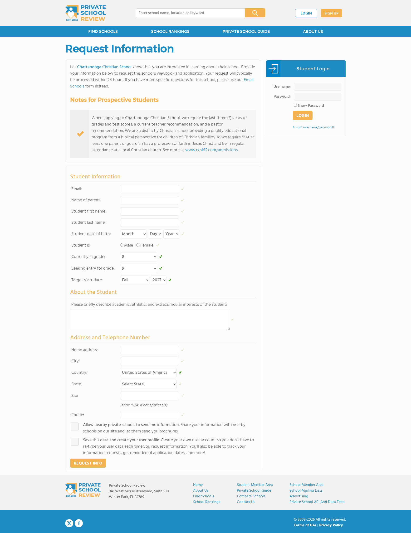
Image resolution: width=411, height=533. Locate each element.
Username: (282, 87)
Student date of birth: (91, 234)
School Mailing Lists (306, 491)
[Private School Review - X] (69, 523)
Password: (282, 97)
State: (76, 384)
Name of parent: (86, 200)
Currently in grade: (88, 256)
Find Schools (203, 496)
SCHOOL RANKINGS (170, 31)
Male (128, 245)
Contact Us (246, 502)
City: (75, 361)
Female (146, 245)
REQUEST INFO (88, 463)
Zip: (74, 395)
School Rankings (206, 502)
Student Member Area (255, 485)
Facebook (78, 523)
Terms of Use (305, 525)
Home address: (84, 350)
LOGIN (306, 13)
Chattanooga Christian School (104, 67)
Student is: (81, 245)
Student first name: (88, 211)
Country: (79, 372)
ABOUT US (313, 31)
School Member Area (306, 485)
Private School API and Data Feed (317, 502)
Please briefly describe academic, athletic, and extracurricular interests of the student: (149, 304)
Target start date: (87, 280)
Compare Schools (251, 496)
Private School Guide (254, 491)
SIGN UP (331, 13)
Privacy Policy (331, 525)
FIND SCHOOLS (103, 31)
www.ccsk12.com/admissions (211, 150)
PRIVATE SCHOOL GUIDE (246, 31)
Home (198, 485)
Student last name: (88, 222)
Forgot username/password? (313, 127)
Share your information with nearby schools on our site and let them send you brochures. (164, 428)
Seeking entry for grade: (93, 268)
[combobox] (187, 13)
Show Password (311, 106)
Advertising (298, 496)
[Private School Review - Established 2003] (85, 13)
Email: (76, 189)
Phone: (77, 415)
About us (200, 491)
